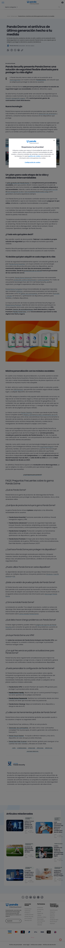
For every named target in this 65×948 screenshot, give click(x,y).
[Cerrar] (54, 140)
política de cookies (35, 156)
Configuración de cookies (32, 162)
